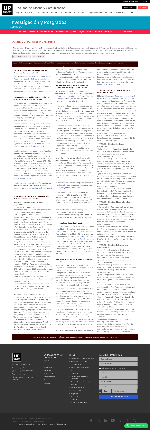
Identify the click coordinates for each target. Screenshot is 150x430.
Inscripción (142, 7)
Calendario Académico (29, 66)
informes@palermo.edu (22, 368)
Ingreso (46, 361)
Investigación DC (110, 32)
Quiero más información (118, 396)
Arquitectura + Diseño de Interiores (82, 358)
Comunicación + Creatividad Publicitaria (80, 372)
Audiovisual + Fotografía (79, 361)
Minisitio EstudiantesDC (18, 66)
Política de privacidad (37, 421)
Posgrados (74, 394)
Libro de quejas (43, 424)
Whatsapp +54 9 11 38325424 (24, 371)
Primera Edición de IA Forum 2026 (72, 310)
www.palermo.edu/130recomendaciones (74, 217)
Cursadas (77, 66)
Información (48, 367)
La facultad (48, 370)
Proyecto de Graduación (79, 402)
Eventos (47, 380)
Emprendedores (49, 377)
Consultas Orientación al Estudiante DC (98, 66)
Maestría (98, 32)
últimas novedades (84, 66)
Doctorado (22, 32)
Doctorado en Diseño (36, 76)
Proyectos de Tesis (86, 32)
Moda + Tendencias (77, 364)
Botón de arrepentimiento (27, 424)
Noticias (47, 383)
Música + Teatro (76, 390)
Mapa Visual (33, 32)
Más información (129, 7)
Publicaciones (48, 373)
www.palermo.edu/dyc (76, 337)
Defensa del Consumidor (58, 424)
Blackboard (27, 89)
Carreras (46, 364)
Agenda (73, 32)
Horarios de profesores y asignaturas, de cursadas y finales (48, 66)
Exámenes (71, 66)
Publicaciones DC (126, 32)
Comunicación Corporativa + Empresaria (80, 377)
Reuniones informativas (130, 1)
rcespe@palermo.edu (34, 146)
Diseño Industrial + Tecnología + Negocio (81, 383)
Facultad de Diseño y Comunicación (41, 8)
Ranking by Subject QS (23, 118)
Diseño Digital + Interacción (80, 387)
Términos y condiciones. (20, 421)
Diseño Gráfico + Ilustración (80, 368)
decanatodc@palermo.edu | (93, 337)
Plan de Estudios (61, 32)
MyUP (145, 1)
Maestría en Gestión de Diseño (26, 79)
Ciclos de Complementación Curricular (80, 398)
